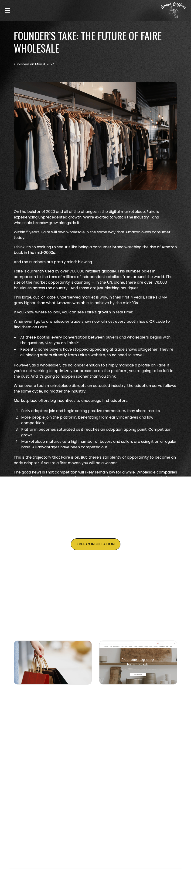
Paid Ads (48, 832)
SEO (142, 832)
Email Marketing (77, 832)
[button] (6, 10)
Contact (160, 832)
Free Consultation (96, 544)
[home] (175, 10)
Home (29, 832)
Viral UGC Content (115, 832)
